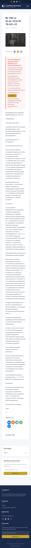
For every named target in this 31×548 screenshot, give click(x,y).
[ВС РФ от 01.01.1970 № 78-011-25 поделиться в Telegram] (21, 51)
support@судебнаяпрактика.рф (16, 90)
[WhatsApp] (21, 422)
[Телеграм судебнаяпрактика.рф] (17, 2)
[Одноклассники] (13, 422)
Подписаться (15, 473)
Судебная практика (13, 6)
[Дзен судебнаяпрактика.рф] (20, 2)
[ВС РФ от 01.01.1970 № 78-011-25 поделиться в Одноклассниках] (18, 51)
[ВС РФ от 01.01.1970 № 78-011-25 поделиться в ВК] (15, 51)
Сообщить (12, 95)
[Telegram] (17, 422)
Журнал (15, 452)
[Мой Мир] (9, 426)
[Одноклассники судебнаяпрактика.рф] (14, 2)
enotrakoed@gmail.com (8, 516)
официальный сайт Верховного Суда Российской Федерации (14, 63)
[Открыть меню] (27, 6)
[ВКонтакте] (9, 422)
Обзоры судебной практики (9, 507)
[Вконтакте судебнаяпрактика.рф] (11, 2)
